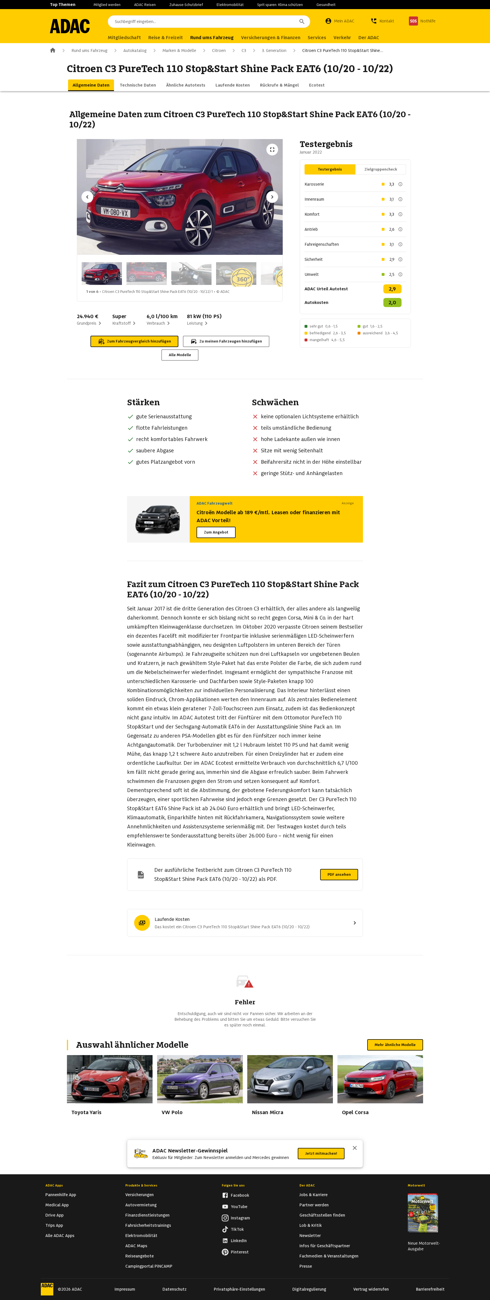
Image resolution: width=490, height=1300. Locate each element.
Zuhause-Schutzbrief (186, 4)
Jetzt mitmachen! (321, 1153)
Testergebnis (330, 169)
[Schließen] (354, 1148)
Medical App (57, 1204)
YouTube (239, 1206)
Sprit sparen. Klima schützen (280, 4)
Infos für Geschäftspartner (324, 1245)
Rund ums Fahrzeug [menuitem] (212, 38)
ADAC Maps (136, 1245)
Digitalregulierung (309, 1289)
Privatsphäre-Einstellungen (239, 1289)
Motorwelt (416, 1185)
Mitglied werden (107, 4)
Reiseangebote (139, 1256)
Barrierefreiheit (430, 1289)
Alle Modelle (180, 354)
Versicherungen (139, 1194)
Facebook (240, 1195)
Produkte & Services (141, 1185)
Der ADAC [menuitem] (368, 38)
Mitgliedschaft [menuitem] (124, 38)
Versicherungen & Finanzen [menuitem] (270, 38)
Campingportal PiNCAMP (148, 1266)
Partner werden (314, 1204)
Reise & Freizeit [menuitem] (165, 38)
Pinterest (240, 1252)
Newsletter (310, 1235)
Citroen (219, 50)
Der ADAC (307, 1185)
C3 (244, 50)
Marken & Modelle (179, 50)
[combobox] (209, 21)
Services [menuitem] (317, 38)
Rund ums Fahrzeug (89, 50)
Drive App (54, 1215)
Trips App (54, 1225)
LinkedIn (239, 1240)
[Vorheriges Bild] (87, 197)
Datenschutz (174, 1289)
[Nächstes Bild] (272, 197)
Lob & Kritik (310, 1225)
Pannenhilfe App (60, 1194)
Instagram (240, 1218)
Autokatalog (135, 50)
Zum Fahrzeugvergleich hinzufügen (139, 341)
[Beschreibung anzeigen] (400, 184)
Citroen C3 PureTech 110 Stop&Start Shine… (342, 50)
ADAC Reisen (145, 4)
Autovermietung (141, 1204)
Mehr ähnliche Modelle (395, 1044)
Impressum (125, 1289)
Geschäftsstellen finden (322, 1215)
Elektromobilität (230, 4)
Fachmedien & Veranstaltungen (328, 1256)
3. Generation (274, 50)
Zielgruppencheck (380, 169)
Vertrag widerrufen (371, 1289)
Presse (305, 1266)
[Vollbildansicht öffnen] (272, 150)
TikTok (237, 1229)
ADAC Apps (54, 1185)
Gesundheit (325, 4)
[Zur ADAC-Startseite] (70, 26)
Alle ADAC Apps (59, 1235)
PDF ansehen (339, 874)
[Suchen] (302, 21)
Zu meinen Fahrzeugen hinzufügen (230, 341)
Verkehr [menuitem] (342, 38)
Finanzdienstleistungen (147, 1215)
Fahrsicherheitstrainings (148, 1225)
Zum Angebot (216, 532)
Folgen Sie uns (233, 1185)
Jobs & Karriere (313, 1194)
